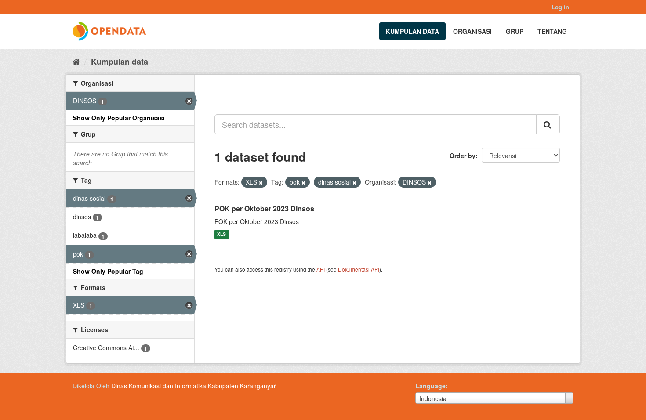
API (320, 269)
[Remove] (261, 182)
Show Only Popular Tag (108, 271)
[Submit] (548, 124)
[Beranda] (76, 61)
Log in (560, 7)
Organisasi (472, 31)
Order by (462, 155)
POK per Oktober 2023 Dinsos (264, 208)
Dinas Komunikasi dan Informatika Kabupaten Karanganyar (193, 385)
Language (430, 385)
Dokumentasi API (358, 269)
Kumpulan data (412, 31)
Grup (514, 31)
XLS (221, 234)
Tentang (552, 31)
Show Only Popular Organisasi (119, 117)
